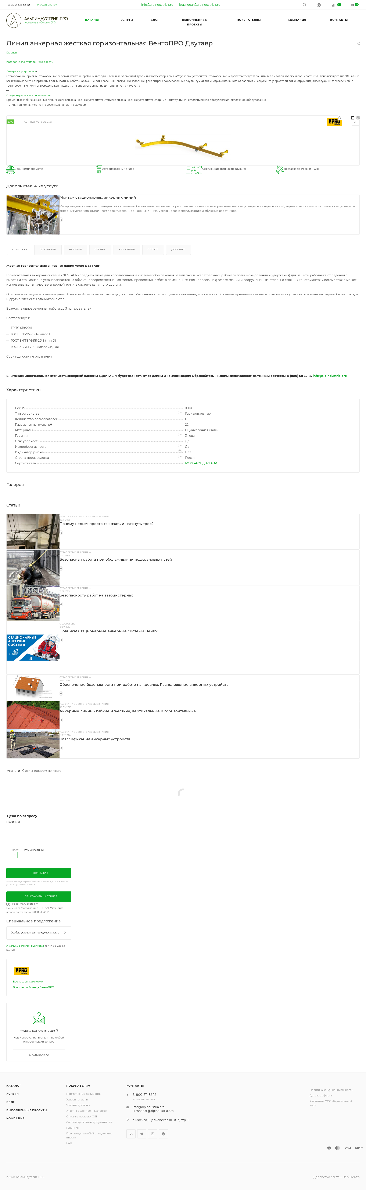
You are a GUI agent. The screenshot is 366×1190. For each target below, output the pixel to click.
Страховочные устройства (225, 76)
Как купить (127, 249)
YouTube (152, 1133)
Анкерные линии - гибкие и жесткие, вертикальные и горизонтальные (128, 711)
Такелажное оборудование (247, 99)
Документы (48, 249)
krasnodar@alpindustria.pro (199, 5)
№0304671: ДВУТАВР (201, 463)
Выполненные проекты (26, 1110)
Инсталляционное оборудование (206, 99)
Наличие (75, 249)
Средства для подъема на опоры (64, 85)
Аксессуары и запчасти (327, 81)
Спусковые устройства (192, 76)
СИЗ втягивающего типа (330, 76)
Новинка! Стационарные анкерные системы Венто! (109, 631)
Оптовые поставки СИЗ (82, 1116)
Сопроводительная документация (89, 1122)
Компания (15, 1118)
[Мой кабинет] (319, 5)
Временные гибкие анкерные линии (31, 99)
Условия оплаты (77, 1099)
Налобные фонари (143, 81)
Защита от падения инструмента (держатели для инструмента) (269, 81)
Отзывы (100, 249)
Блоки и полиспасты (300, 76)
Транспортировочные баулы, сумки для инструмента (191, 81)
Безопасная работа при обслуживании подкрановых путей (116, 559)
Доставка (178, 249)
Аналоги (13, 771)
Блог (10, 1102)
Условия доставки (78, 1105)
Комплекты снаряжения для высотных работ (47, 81)
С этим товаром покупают (42, 771)
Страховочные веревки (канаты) (59, 76)
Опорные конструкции (169, 99)
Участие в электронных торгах (86, 1110)
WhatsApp (163, 1133)
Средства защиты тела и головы (264, 76)
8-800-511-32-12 (19, 5)
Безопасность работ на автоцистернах (96, 595)
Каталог (13, 1085)
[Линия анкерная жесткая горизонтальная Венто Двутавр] (183, 146)
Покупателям (78, 1085)
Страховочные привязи (21, 76)
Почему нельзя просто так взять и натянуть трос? (107, 524)
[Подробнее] (61, 220)
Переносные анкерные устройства (80, 99)
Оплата (153, 249)
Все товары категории (28, 981)
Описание (19, 249)
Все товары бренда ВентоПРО (33, 987)
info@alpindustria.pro (157, 5)
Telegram (141, 1133)
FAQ (69, 1143)
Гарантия (72, 1127)
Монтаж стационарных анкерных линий (98, 197)
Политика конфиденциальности (331, 1090)
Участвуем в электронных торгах (25, 945)
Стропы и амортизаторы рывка (156, 76)
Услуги (12, 1093)
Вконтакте (131, 1133)
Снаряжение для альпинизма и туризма (113, 85)
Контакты (135, 1085)
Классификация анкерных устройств (95, 739)
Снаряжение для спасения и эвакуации (104, 81)
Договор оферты (321, 1095)
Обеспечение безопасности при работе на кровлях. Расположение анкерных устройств (144, 684)
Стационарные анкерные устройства (129, 99)
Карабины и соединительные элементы (108, 76)
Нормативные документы (83, 1093)
